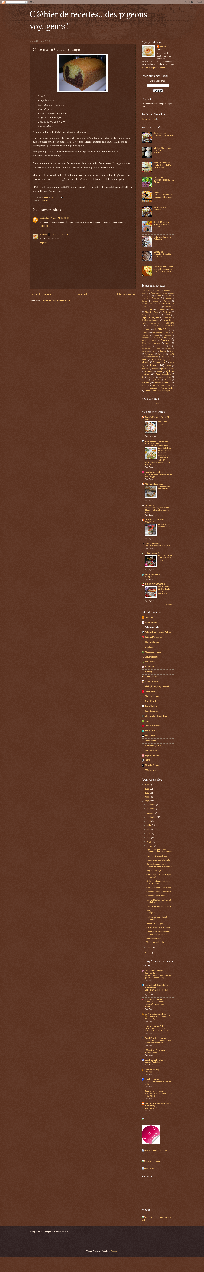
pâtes (144, 359)
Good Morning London (155, 1038)
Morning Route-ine (152, 1062)
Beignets (148, 296)
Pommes (148, 371)
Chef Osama (150, 740)
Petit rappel (149, 1072)
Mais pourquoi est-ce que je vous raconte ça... (157, 443)
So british (167, 380)
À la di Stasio (151, 701)
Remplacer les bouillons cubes (164, 525)
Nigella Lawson (152, 755)
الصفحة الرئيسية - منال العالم (157, 686)
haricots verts (160, 346)
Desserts (169, 323)
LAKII (147, 760)
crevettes (167, 317)
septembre (152, 817)
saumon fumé (165, 377)
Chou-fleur (161, 309)
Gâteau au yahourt (149, 340)
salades (152, 377)
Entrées (160, 329)
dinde (148, 326)
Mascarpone (146, 348)
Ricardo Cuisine (152, 765)
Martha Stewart (151, 681)
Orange (161, 354)
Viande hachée (167, 388)
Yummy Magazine (153, 745)
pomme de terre (167, 369)
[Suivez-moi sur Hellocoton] (154, 1150)
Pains (171, 354)
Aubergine (155, 293)
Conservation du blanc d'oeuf (158, 887)
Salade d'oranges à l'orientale (158, 860)
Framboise (167, 335)
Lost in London (152, 1079)
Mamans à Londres (153, 999)
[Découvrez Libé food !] (143, 1119)
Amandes (167, 290)
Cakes (144, 301)
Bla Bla (168, 296)
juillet (149, 825)
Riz (143, 377)
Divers (156, 326)
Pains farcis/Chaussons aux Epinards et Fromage (163, 194)
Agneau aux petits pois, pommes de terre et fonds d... (160, 850)
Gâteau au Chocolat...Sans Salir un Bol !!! (163, 254)
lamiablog (44, 218)
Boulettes (145, 298)
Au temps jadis (151, 1052)
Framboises (145, 338)
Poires (168, 366)
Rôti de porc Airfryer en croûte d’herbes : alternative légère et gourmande (157, 510)
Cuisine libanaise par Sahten (158, 632)
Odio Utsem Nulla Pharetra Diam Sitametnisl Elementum (158, 1041)
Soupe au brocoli (153, 938)
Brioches (156, 298)
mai (149, 833)
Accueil (82, 294)
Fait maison (157, 332)
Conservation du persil (156, 896)
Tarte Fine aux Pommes (160, 208)
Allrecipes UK (151, 750)
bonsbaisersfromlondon (156, 1060)
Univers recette (151, 657)
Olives (171, 351)
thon (153, 385)
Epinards (145, 332)
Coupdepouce (151, 711)
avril (149, 838)
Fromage (167, 337)
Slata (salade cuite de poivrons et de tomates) (159, 882)
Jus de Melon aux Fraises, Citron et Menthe (161, 224)
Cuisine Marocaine (153, 637)
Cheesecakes (168, 307)
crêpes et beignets (150, 317)
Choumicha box (152, 642)
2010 (147, 801)
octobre (150, 813)
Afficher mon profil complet (153, 68)
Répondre (44, 226)
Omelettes (149, 354)
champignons (147, 304)
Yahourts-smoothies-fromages (157, 390)
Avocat (165, 293)
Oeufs (154, 351)
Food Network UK (153, 726)
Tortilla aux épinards (155, 942)
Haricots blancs (147, 346)
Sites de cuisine (152, 696)
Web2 (158, 404)
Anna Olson (150, 662)
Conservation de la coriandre (158, 892)
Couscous (156, 315)
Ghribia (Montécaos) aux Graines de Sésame (162, 150)
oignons (162, 351)
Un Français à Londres (155, 1014)
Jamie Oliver (150, 731)
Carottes (166, 301)
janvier (150, 947)
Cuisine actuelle (152, 627)
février (150, 846)
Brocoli (168, 298)
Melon (158, 348)
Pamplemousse (152, 357)
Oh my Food (150, 505)
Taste (147, 721)
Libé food (149, 647)
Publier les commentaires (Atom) (56, 300)
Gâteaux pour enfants (151, 343)
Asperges (145, 293)
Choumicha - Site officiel (156, 716)
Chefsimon (150, 691)
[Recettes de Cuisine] (151, 1168)
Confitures (167, 312)
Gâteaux (44, 200)
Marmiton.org (151, 622)
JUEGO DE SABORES (155, 584)
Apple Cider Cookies (162, 423)
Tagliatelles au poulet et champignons (156, 918)
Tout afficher (170, 604)
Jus (170, 346)
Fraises (156, 335)
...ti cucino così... (153, 553)
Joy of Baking (151, 706)
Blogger (114, 1251)
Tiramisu (161, 385)
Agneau (157, 290)
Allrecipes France (153, 652)
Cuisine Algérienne (150, 320)
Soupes (145, 382)
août (149, 821)
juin (149, 829)
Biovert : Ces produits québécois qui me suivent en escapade (158, 976)
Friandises (156, 338)
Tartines (145, 385)
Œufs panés (149, 577)
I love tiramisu (151, 676)
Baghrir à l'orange (153, 870)
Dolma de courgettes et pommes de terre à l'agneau (159, 865)
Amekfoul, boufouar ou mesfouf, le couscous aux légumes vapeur (163, 269)
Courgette (145, 315)
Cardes (155, 301)
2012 (147, 793)
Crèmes (167, 315)
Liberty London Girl (154, 1026)
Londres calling (152, 1069)
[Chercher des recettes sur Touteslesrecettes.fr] (152, 1161)
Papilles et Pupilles (154, 472)
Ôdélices (149, 617)
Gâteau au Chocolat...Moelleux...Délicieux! (164, 180)
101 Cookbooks (152, 543)
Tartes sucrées (162, 382)
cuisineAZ (149, 667)
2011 (147, 797)
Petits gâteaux (159, 362)
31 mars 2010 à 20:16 (59, 218)
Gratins (168, 343)
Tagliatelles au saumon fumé (158, 906)
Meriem (43, 235)
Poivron (155, 369)
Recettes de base (163, 374)
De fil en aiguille (156, 323)
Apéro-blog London (154, 1091)
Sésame (144, 380)
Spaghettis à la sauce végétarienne (155, 911)
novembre (151, 809)
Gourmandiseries (153, 574)
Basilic (172, 293)
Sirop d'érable (155, 380)
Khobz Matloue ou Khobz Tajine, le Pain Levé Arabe (163, 165)
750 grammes (151, 770)
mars (149, 842)
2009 (147, 953)
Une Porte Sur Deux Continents (154, 972)
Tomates (169, 385)
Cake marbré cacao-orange (158, 927)
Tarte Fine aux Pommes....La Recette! (164, 134)
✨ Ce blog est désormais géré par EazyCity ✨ (157, 1017)
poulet (159, 371)
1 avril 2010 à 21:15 (59, 235)
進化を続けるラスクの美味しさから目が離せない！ (158, 1095)
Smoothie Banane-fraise (156, 856)
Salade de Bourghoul (155, 923)
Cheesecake (156, 307)
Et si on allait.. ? (151, 1108)
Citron (172, 309)
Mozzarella (145, 351)
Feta (166, 332)
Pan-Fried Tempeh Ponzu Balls (157, 546)
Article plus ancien (125, 294)
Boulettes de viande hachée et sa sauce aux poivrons (159, 932)
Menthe (168, 348)
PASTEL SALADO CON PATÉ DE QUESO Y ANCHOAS (165, 590)
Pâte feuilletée (167, 357)
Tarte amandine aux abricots (164, 487)
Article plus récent (40, 294)
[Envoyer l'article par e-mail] (62, 197)
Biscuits (158, 296)
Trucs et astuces (149, 388)
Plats (153, 365)
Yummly (148, 671)
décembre (151, 805)
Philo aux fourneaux (154, 484)
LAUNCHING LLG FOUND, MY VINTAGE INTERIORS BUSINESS (158, 1029)
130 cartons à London (155, 1050)
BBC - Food (150, 736)
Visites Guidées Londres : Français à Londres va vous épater (156, 1004)
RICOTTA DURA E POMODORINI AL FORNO (165, 557)
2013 (147, 789)
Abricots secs (146, 290)
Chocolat (148, 309)
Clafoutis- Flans (151, 312)
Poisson (145, 369)
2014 (147, 785)
